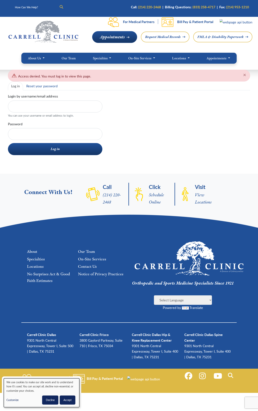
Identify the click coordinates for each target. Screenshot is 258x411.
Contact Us (87, 266)
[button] (231, 375)
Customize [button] (12, 400)
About (32, 251)
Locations (179, 58)
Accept (67, 400)
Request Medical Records (163, 37)
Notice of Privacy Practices (100, 273)
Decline (50, 400)
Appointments (112, 37)
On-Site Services (140, 58)
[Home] (43, 32)
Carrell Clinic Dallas (41, 334)
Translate (196, 307)
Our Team (69, 58)
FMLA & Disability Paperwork (220, 37)
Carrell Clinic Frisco (94, 334)
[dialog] (41, 392)
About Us (35, 58)
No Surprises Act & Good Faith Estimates (48, 277)
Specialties (100, 58)
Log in (15, 86)
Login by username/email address (33, 96)
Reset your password (42, 86)
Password (15, 124)
